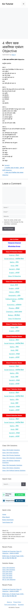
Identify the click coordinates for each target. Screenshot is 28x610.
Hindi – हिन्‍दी (14, 266)
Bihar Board (6, 517)
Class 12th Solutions (8, 567)
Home (4, 514)
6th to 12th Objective (8, 579)
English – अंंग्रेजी (14, 273)
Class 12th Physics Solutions (11, 455)
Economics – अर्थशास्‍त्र (14, 305)
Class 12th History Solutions (11, 468)
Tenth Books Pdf (7, 522)
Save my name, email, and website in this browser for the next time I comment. (13, 222)
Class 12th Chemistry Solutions (12, 458)
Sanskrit (6, 165)
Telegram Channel (14, 243)
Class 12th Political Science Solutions (13, 470)
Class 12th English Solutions (11, 450)
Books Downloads (8, 520)
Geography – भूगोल (14, 295)
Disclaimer (21, 604)
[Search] (23, 484)
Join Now (20, 494)
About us (9, 602)
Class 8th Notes (7, 573)
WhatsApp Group (14, 246)
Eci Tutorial (7, 4)
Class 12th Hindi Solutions (10, 452)
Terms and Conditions (10, 604)
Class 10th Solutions (8, 569)
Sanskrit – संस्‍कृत (14, 269)
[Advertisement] (14, 23)
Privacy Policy (17, 602)
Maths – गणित (14, 262)
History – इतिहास (14, 292)
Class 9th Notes (7, 571)
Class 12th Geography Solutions (12, 465)
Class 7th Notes (7, 575)
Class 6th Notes (7, 577)
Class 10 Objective (14, 276)
